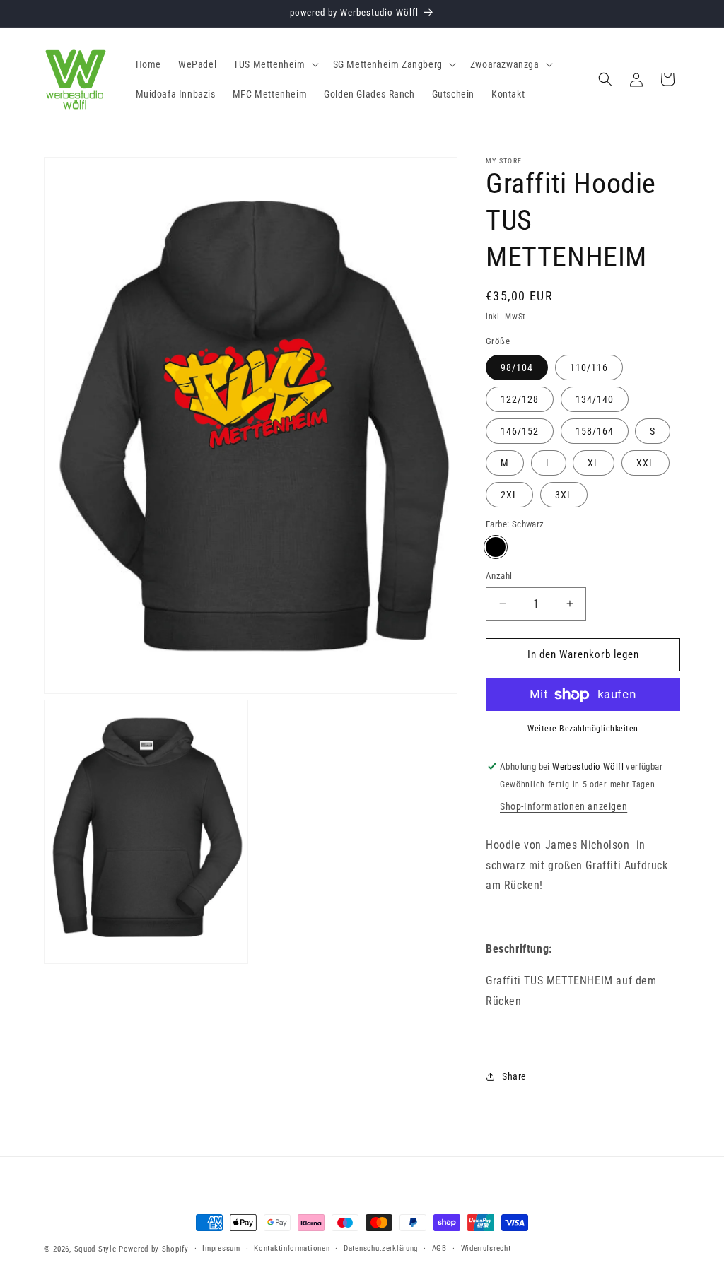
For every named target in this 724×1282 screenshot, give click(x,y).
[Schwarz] (496, 547)
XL (594, 463)
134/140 (595, 399)
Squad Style (95, 1249)
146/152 (520, 431)
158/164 (595, 431)
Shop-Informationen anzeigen (563, 806)
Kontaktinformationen (291, 1248)
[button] (274, 64)
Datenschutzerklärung (381, 1248)
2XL (509, 494)
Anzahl (499, 575)
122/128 (520, 399)
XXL (645, 463)
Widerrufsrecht (486, 1248)
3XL (564, 494)
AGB (439, 1248)
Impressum (221, 1248)
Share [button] (514, 1076)
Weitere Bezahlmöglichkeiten (582, 729)
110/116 (589, 367)
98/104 (517, 367)
